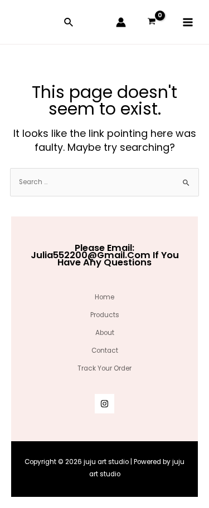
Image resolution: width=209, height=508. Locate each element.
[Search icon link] (69, 24)
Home (104, 297)
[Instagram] (104, 403)
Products (104, 314)
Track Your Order (104, 368)
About (104, 332)
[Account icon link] (121, 22)
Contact (104, 350)
